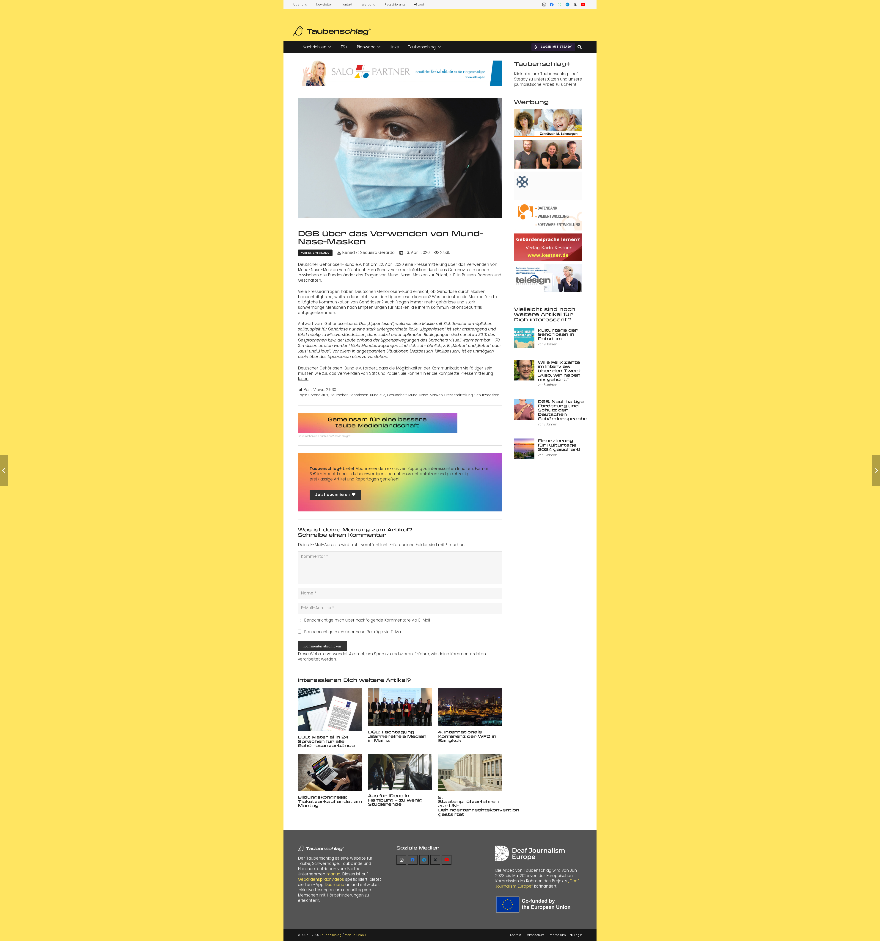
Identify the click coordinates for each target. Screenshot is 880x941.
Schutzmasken (486, 395)
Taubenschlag (330, 935)
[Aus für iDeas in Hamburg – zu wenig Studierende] (400, 772)
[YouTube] (583, 4)
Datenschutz (534, 935)
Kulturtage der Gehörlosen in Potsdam (558, 334)
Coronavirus (318, 395)
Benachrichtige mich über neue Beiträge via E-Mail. (353, 632)
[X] (575, 4)
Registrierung (395, 4)
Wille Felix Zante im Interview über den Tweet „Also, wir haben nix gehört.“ (559, 370)
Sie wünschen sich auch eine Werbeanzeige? (324, 436)
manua (333, 874)
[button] (329, 47)
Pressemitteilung (430, 264)
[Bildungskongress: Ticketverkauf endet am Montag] (330, 772)
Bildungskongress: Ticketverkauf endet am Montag (330, 801)
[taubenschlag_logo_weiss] (321, 848)
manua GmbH (355, 935)
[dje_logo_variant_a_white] (530, 853)
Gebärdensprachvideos (321, 879)
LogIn (421, 4)
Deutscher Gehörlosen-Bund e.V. (330, 264)
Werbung (368, 4)
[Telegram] (567, 4)
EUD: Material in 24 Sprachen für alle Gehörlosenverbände (326, 741)
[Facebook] (552, 4)
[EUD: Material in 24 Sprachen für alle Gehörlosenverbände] (330, 709)
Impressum (557, 935)
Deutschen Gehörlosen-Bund (383, 291)
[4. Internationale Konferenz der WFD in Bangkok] (470, 707)
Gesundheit (397, 395)
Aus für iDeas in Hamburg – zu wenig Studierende (395, 800)
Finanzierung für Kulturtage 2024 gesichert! (559, 445)
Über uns (300, 4)
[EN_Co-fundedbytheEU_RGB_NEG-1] (534, 904)
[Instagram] (544, 4)
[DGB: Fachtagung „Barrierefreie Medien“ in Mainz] (400, 707)
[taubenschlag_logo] (332, 31)
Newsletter (324, 4)
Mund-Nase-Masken (425, 395)
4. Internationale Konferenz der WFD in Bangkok (467, 736)
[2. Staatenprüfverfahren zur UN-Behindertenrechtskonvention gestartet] (470, 772)
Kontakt (346, 4)
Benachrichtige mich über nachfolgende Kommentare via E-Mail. (367, 620)
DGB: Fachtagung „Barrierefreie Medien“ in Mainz (398, 736)
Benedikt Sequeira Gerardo (368, 252)
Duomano (334, 884)
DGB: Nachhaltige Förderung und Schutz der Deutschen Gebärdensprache (562, 410)
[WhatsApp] (560, 4)
